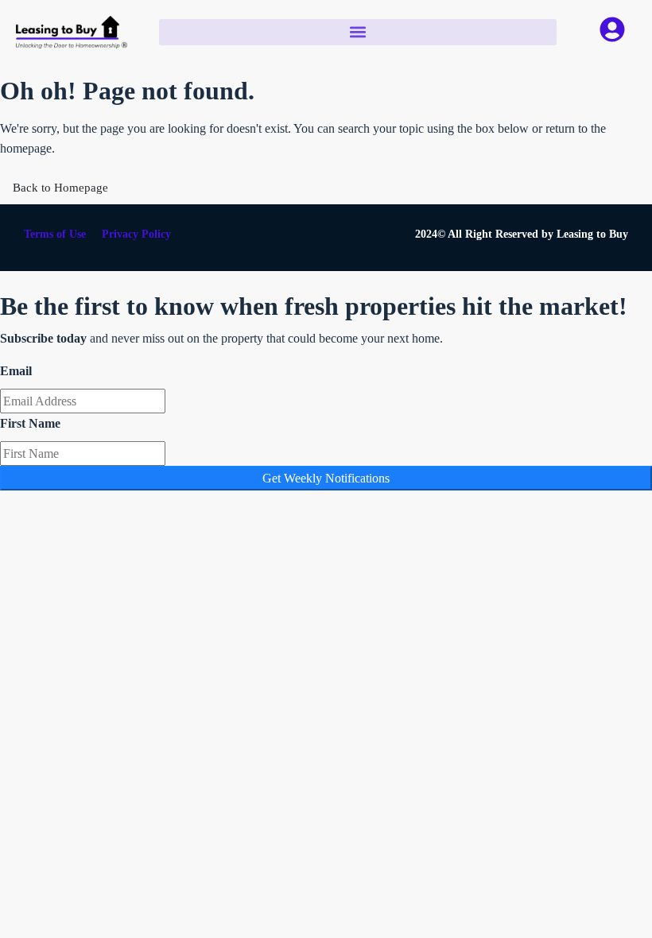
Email (16, 371)
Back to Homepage (60, 187)
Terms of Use (55, 234)
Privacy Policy (136, 234)
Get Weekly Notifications (326, 478)
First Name (30, 423)
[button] (358, 32)
